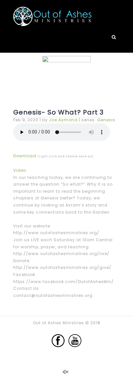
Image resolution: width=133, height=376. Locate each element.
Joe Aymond (63, 120)
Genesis (106, 120)
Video (19, 170)
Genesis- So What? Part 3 (58, 112)
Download (24, 156)
